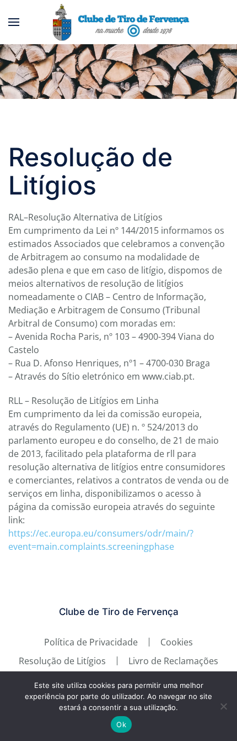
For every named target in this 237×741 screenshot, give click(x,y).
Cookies (176, 642)
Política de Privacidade (91, 642)
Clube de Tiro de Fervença (119, 611)
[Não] (223, 706)
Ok (121, 724)
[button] (13, 22)
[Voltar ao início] (119, 22)
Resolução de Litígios (62, 661)
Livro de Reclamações (173, 661)
